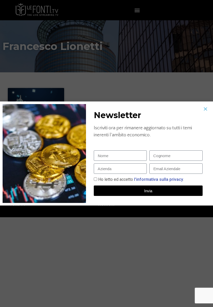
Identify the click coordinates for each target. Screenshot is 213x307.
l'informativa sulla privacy (158, 179)
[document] (106, 153)
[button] (205, 109)
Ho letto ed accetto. (141, 179)
